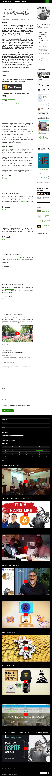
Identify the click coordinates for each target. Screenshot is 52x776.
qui (7, 62)
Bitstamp (18, 228)
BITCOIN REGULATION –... (45, 226)
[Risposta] (38, 104)
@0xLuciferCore (41, 152)
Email (3, 394)
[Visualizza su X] (48, 89)
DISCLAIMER (4, 419)
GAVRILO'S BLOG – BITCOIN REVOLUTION (14, 1)
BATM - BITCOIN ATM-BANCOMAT (8, 6)
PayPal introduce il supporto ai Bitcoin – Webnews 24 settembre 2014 (17, 356)
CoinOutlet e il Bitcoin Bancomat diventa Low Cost (12, 351)
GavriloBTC (41, 79)
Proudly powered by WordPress (13, 774)
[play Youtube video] (17, 333)
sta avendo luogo (23, 201)
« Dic (3, 460)
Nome (3, 388)
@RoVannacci (40, 112)
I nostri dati (5, 149)
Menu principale (50, 1)
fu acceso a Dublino (9, 289)
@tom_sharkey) (12, 99)
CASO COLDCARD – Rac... (45, 216)
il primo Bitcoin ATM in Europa (19, 257)
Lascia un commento (24, 19)
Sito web (4, 399)
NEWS (16, 6)
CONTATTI (4, 422)
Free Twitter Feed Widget (44, 182)
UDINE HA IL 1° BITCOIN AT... (45, 210)
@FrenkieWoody (41, 93)
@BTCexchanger (41, 80)
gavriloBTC (15, 19)
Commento (5, 371)
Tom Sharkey (5, 99)
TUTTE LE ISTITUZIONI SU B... (46, 221)
